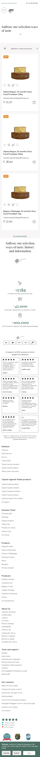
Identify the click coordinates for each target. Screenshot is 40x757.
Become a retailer (8, 639)
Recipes (4, 653)
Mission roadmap (8, 624)
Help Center (6, 656)
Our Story (5, 621)
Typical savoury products (10, 464)
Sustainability (6, 627)
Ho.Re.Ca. (5, 630)
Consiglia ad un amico (9, 642)
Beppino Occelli (7, 586)
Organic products (8, 521)
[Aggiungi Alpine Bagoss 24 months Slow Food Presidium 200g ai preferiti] (35, 56)
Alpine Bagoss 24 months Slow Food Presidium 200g (17, 93)
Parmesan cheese (8, 557)
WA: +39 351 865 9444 (32, 3)
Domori (4, 597)
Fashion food (6, 531)
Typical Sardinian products (11, 491)
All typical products (20, 236)
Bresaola (5, 564)
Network (5, 674)
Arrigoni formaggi (8, 590)
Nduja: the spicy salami (10, 686)
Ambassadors (7, 615)
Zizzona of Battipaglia (9, 554)
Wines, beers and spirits (10, 471)
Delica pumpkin (7, 696)
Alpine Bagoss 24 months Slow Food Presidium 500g (17, 152)
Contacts (5, 668)
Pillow (4, 561)
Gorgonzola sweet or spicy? (12, 689)
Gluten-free (6, 524)
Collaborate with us (9, 633)
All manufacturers (8, 601)
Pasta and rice (7, 453)
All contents (6, 711)
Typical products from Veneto (12, 498)
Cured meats (6, 461)
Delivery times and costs (10, 662)
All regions (5, 502)
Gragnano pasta (7, 546)
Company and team (9, 612)
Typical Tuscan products (10, 495)
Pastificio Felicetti (8, 579)
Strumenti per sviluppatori (11, 659)
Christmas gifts (7, 514)
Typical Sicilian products (10, 484)
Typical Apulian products (10, 488)
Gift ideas (5, 517)
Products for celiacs (9, 528)
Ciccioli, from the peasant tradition (14, 700)
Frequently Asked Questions (12, 665)
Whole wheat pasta (9, 550)
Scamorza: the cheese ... (10, 707)
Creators (5, 618)
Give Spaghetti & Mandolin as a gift (14, 671)
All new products (8, 568)
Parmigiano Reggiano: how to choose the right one (19, 703)
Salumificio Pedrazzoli (9, 594)
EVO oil (4, 457)
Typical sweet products (10, 468)
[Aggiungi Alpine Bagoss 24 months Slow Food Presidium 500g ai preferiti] (35, 116)
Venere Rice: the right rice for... (12, 693)
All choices (5, 535)
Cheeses (5, 450)
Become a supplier (8, 636)
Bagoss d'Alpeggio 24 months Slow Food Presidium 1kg (19, 212)
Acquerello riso (7, 583)
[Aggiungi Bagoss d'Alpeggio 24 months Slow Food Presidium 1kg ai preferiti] (35, 176)
